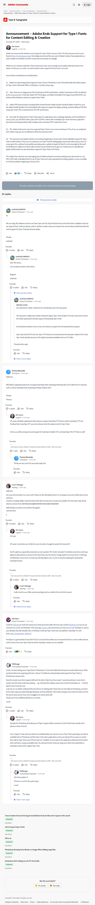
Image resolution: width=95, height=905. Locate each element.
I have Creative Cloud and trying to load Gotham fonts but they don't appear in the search (37, 816)
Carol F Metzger (17, 485)
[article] (47, 230)
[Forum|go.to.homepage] (18, 5)
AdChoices (85, 902)
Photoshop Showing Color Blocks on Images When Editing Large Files (30, 850)
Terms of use (24, 902)
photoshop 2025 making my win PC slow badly (22, 861)
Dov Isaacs (15, 46)
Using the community (11, 902)
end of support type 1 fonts (15, 827)
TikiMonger (16, 664)
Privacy (32, 902)
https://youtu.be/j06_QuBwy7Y (20, 634)
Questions (8, 823)
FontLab (16, 625)
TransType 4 (73, 625)
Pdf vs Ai (8, 838)
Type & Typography (29, 11)
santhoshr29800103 (18, 209)
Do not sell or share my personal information (64, 902)
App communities (15, 11)
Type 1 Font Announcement (21, 56)
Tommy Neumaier (18, 371)
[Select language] (79, 5)
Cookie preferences (42, 902)
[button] (4, 5)
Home (5, 11)
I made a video (46, 628)
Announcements (42, 11)
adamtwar (15, 618)
